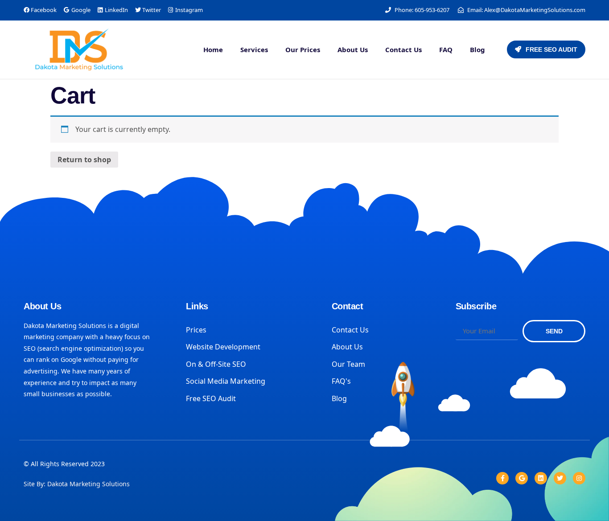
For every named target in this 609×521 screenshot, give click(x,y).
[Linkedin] (541, 478)
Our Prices (302, 49)
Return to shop (84, 159)
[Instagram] (579, 478)
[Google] (521, 478)
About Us (352, 49)
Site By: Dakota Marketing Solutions (77, 484)
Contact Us (403, 49)
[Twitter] (560, 478)
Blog (477, 49)
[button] (546, 49)
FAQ (446, 49)
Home (213, 49)
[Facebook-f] (502, 478)
